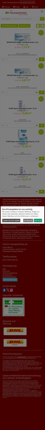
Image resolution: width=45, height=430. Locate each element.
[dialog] (22, 215)
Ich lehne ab (28, 220)
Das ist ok (37, 220)
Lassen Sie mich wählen (11, 220)
